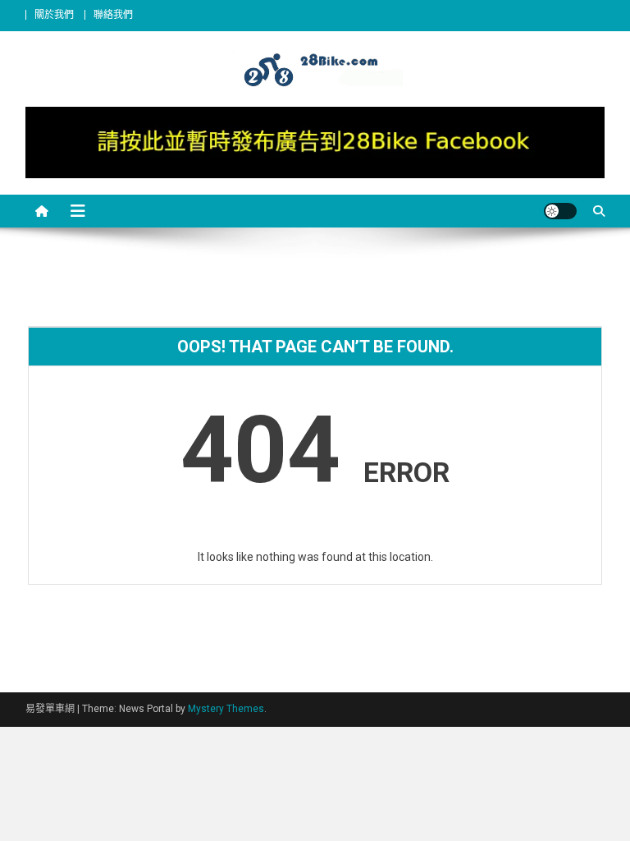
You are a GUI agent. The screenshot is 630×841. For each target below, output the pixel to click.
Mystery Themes (226, 709)
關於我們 (54, 15)
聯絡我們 (113, 15)
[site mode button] (560, 211)
